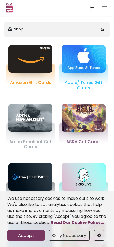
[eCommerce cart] (91, 8)
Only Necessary (69, 235)
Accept (26, 235)
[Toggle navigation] (104, 8)
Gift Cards (30, 83)
